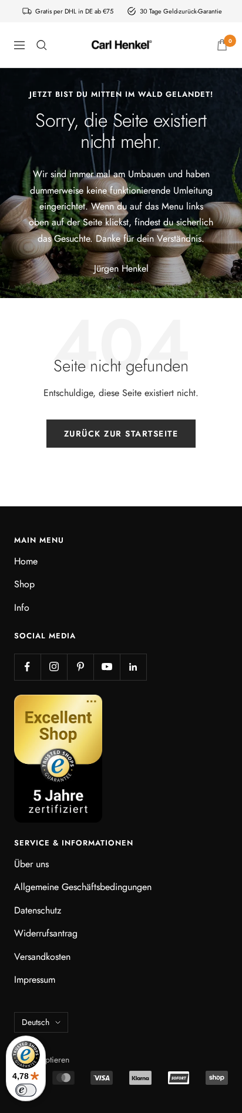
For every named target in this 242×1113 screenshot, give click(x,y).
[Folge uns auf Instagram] (54, 667)
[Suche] (41, 45)
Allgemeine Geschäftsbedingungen (83, 887)
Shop (24, 584)
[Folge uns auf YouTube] (106, 667)
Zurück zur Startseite (121, 433)
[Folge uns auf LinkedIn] (133, 667)
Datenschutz (37, 910)
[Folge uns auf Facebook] (27, 667)
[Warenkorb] (222, 44)
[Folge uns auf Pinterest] (80, 667)
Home (26, 561)
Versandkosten (42, 956)
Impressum (34, 979)
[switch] (25, 1090)
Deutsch (35, 1022)
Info (21, 607)
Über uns (31, 864)
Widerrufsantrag (46, 933)
